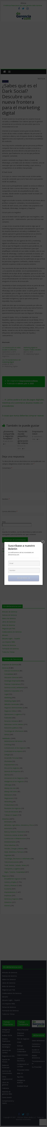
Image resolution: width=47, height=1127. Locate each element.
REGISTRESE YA (23, 578)
